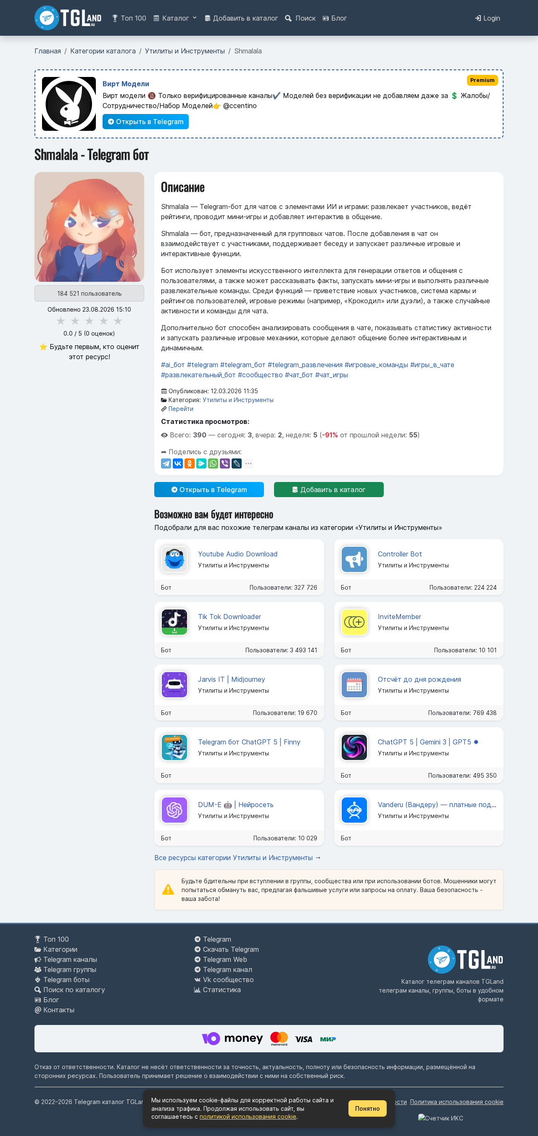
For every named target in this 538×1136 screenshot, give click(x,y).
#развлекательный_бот (198, 375)
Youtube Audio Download (238, 554)
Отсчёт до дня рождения (419, 679)
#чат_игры (331, 375)
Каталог (175, 18)
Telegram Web (225, 959)
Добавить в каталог (244, 18)
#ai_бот (173, 364)
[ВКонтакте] (178, 463)
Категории (60, 949)
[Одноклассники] (190, 463)
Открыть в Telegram (149, 121)
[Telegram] (166, 463)
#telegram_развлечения (305, 364)
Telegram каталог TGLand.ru (115, 1101)
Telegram (217, 939)
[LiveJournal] (237, 463)
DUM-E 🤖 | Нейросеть (236, 804)
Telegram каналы (70, 959)
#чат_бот (299, 375)
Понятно (367, 1108)
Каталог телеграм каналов (440, 981)
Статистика (222, 989)
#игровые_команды (376, 364)
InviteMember (399, 616)
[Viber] (225, 463)
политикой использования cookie (248, 1116)
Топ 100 (132, 18)
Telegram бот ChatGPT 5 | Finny (249, 742)
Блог (338, 18)
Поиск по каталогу (74, 989)
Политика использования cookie (457, 1101)
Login (490, 18)
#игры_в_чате (432, 364)
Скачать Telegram (231, 949)
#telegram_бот (243, 364)
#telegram (202, 364)
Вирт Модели (126, 83)
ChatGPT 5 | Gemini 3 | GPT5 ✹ (428, 742)
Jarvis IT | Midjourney (231, 679)
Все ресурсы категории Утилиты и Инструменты (234, 857)
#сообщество (260, 375)
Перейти (181, 408)
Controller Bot (400, 554)
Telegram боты (66, 979)
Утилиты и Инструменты (238, 399)
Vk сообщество (228, 979)
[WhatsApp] (213, 463)
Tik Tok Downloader (229, 616)
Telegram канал (227, 969)
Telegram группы (69, 969)
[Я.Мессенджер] (201, 463)
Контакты (58, 1010)
